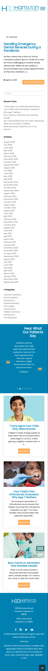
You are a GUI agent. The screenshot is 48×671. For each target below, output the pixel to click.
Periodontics (9, 314)
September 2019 (11, 282)
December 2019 (11, 279)
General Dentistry (11, 303)
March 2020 (9, 273)
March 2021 (9, 239)
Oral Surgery (9, 306)
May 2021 (8, 233)
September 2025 (11, 165)
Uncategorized (10, 317)
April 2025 (8, 179)
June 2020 (8, 265)
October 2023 (10, 202)
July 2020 (8, 262)
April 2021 (8, 236)
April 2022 (8, 216)
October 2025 (10, 162)
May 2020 (8, 268)
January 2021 (9, 245)
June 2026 (8, 147)
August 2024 (9, 193)
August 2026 (9, 142)
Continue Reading (33, 82)
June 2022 (8, 213)
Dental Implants (11, 297)
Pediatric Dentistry (12, 312)
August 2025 (9, 168)
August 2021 (9, 227)
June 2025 (8, 173)
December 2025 (11, 159)
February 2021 (10, 242)
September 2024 (11, 190)
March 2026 (9, 153)
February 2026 (10, 156)
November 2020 (11, 250)
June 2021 (8, 230)
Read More (24, 451)
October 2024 (10, 187)
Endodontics (9, 300)
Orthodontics (10, 309)
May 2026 (8, 150)
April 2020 (8, 270)
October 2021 (9, 225)
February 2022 (10, 219)
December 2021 (11, 222)
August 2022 (9, 210)
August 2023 (9, 205)
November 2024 (11, 185)
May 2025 (8, 176)
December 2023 (11, 199)
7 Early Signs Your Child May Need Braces (22, 106)
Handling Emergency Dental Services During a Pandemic (22, 47)
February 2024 (10, 196)
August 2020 (9, 259)
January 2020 (10, 276)
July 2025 (8, 170)
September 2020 (11, 256)
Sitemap (24, 641)
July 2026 (8, 145)
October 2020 (10, 253)
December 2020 (11, 248)
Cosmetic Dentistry (12, 294)
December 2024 (11, 182)
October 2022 (10, 207)
